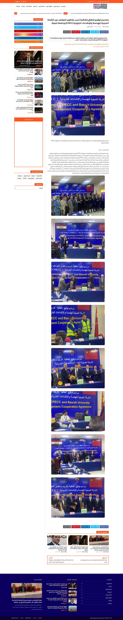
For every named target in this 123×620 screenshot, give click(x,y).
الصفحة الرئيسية (91, 1)
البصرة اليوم (57, 6)
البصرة (102, 13)
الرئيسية (63, 6)
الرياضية (35, 6)
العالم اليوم (42, 6)
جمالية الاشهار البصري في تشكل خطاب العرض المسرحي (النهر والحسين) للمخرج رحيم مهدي (78, 13)
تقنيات (23, 6)
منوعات (18, 6)
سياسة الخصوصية (14, 617)
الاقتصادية (29, 6)
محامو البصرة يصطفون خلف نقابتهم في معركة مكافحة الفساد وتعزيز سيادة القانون (86, 44)
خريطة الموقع (28, 617)
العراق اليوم (49, 6)
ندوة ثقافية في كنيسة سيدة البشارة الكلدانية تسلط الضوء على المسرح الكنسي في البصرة (27, 601)
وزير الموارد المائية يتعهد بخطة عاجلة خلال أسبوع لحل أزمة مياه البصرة (31, 13)
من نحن (34, 617)
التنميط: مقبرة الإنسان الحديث (101, 46)
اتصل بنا (21, 617)
